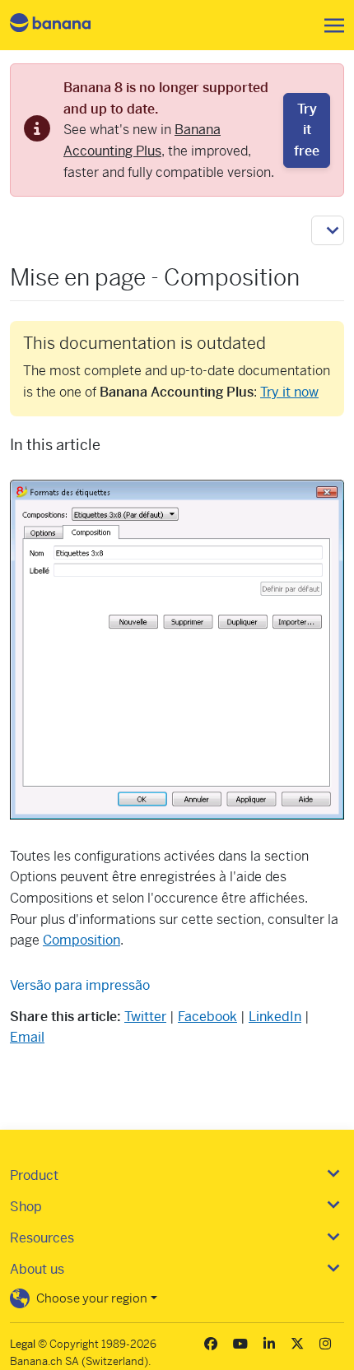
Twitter (145, 1016)
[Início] (64, 25)
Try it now (289, 392)
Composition (81, 940)
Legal (22, 1344)
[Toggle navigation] (329, 25)
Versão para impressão (80, 985)
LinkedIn (275, 1016)
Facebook (207, 1016)
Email (27, 1037)
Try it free (306, 130)
